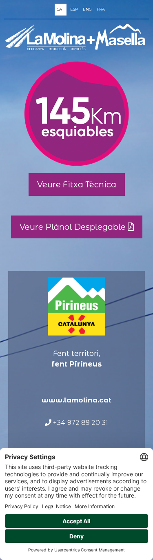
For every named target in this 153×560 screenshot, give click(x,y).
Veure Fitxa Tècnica (76, 184)
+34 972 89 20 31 (79, 423)
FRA (101, 9)
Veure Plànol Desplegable (74, 227)
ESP (74, 9)
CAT (60, 9)
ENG (87, 9)
